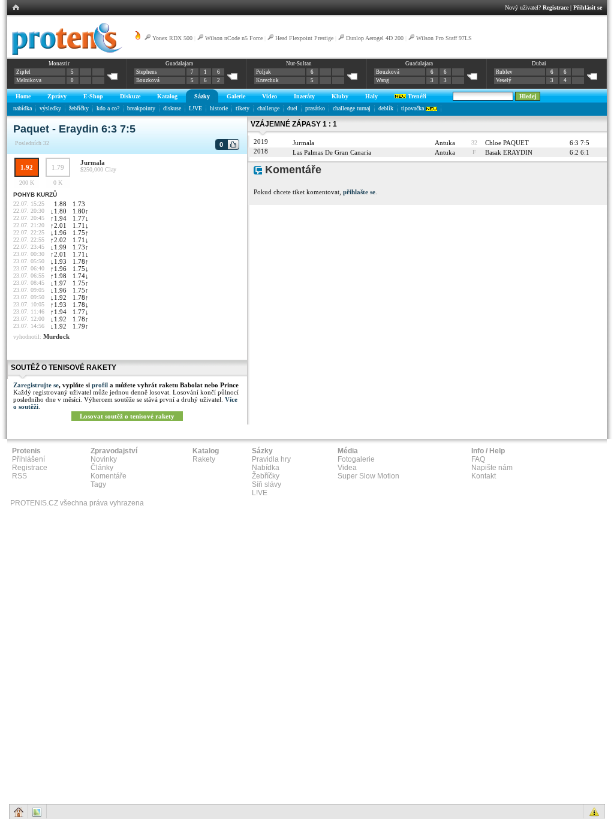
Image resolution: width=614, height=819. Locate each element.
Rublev (504, 72)
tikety (242, 108)
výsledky (50, 108)
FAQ (478, 459)
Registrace (555, 7)
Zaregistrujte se (36, 385)
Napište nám (492, 467)
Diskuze (130, 96)
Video (269, 96)
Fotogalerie (356, 459)
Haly (371, 96)
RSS (19, 476)
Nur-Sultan (299, 64)
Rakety (203, 459)
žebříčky (79, 108)
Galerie (236, 96)
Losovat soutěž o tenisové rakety (127, 416)
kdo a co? (108, 108)
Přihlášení (28, 459)
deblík (385, 108)
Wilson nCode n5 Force (234, 38)
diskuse (172, 108)
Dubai (539, 64)
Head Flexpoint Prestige (304, 38)
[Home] (65, 53)
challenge (268, 108)
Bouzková (147, 80)
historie (219, 108)
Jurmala (92, 162)
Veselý (503, 80)
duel (292, 108)
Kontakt (483, 476)
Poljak (263, 72)
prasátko (315, 108)
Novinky (104, 459)
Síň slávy (266, 484)
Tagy (98, 484)
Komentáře (109, 476)
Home (23, 96)
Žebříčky (265, 476)
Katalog (167, 96)
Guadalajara (179, 64)
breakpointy (141, 108)
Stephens (146, 72)
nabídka (22, 108)
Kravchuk (267, 80)
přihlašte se (359, 191)
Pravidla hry (271, 459)
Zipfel (23, 72)
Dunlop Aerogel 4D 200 (375, 38)
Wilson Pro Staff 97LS (444, 38)
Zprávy (57, 96)
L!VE (195, 108)
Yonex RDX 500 (172, 38)
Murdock (56, 336)
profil (100, 385)
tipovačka (413, 108)
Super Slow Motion (368, 476)
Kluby (340, 96)
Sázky (202, 96)
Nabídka (265, 467)
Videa (347, 467)
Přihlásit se (587, 7)
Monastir (59, 64)
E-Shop (93, 96)
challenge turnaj (352, 108)
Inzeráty (304, 96)
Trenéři (416, 96)
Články (102, 467)
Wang (382, 80)
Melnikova (28, 80)
